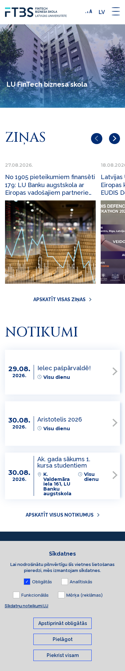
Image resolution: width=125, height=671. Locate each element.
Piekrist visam (63, 655)
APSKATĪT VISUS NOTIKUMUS (60, 515)
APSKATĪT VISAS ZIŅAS (59, 299)
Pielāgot (63, 639)
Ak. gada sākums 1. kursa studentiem (63, 462)
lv (102, 12)
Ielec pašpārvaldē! (64, 368)
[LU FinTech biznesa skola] (43, 12)
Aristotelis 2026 (59, 419)
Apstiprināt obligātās (62, 623)
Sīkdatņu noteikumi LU (26, 606)
